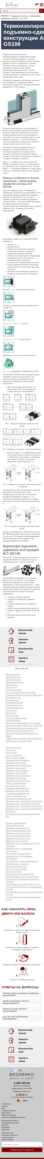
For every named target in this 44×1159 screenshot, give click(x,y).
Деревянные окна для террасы (17, 771)
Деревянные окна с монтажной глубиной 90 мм (24, 806)
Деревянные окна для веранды (17, 760)
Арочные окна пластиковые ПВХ (19, 741)
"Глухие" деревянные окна (16, 783)
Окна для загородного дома (16, 718)
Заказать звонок (23, 641)
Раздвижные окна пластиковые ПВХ (20, 874)
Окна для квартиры (13, 721)
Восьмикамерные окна (14, 703)
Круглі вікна (10, 811)
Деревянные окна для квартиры (18, 776)
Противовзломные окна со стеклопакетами (22, 877)
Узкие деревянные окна (15, 825)
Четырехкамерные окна (15, 708)
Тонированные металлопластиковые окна (22, 728)
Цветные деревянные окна (16, 866)
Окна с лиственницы (14, 755)
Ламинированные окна (14, 682)
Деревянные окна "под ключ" (17, 841)
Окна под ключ (11, 685)
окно (9, 162)
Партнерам (6, 1127)
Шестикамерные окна (14, 705)
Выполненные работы (10, 1120)
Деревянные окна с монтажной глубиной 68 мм (24, 801)
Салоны (5, 1106)
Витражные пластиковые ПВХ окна (20, 731)
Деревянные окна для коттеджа (18, 781)
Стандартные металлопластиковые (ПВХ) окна (24, 695)
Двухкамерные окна (13, 677)
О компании (6, 1104)
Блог (3, 1108)
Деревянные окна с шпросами (17, 864)
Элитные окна (11, 710)
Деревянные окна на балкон (16, 773)
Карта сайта (6, 1113)
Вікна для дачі (11, 713)
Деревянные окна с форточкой (17, 791)
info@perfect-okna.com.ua (21, 1091)
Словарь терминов (9, 1110)
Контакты (5, 1125)
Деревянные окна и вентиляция (18, 833)
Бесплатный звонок (25, 631)
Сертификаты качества (10, 1123)
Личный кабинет (8, 1139)
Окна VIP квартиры (13, 747)
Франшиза (5, 1129)
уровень (13, 289)
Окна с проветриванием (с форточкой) (20, 692)
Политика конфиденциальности (13, 1117)
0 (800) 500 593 (22, 1082)
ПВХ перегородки (13, 675)
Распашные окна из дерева (16, 786)
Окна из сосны (11, 753)
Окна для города (12, 715)
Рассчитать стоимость (10, 1135)
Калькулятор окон (25, 650)
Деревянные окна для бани (16, 763)
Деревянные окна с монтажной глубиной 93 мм (24, 809)
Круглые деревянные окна (16, 823)
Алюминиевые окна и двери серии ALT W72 (23, 884)
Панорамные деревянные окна (17, 828)
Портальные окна (12, 700)
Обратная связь (7, 1133)
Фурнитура (7, 371)
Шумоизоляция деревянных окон (18, 831)
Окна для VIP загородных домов (18, 854)
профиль (32, 496)
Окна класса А (11, 687)
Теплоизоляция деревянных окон (18, 836)
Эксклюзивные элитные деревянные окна (22, 861)
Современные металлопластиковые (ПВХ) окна (24, 738)
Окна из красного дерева (15, 758)
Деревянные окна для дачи (16, 768)
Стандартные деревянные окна (18, 793)
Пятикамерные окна (13, 698)
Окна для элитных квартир (16, 869)
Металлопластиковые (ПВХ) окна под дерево (23, 723)
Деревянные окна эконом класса (18, 838)
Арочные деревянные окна (16, 796)
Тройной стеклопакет (14, 690)
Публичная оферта (9, 1115)
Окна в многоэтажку (14, 872)
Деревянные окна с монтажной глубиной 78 (23, 804)
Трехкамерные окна (13, 680)
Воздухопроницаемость (11, 323)
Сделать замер (23, 659)
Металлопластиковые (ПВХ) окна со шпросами (24, 726)
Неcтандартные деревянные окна (18, 799)
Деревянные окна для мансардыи (18, 765)
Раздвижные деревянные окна (17, 788)
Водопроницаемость (10, 339)
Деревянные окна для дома (16, 778)
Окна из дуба (11, 750)
